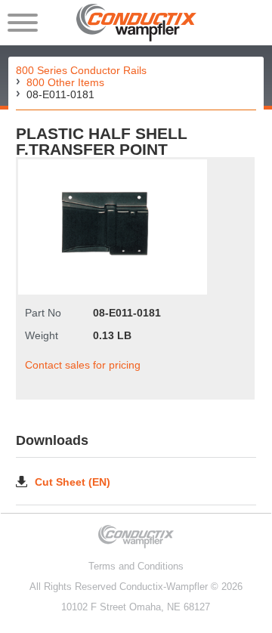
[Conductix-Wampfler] (136, 23)
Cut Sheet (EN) (72, 481)
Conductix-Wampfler (163, 586)
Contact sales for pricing (83, 365)
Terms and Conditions (136, 566)
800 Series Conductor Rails (81, 70)
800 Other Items (65, 82)
